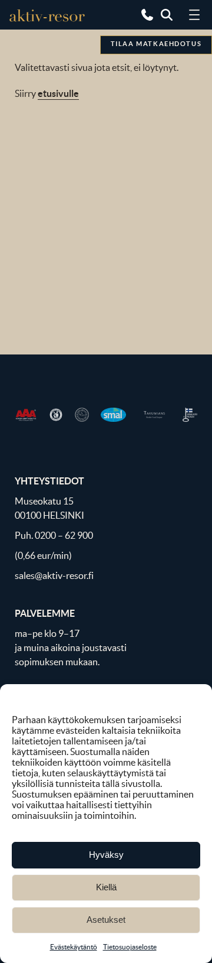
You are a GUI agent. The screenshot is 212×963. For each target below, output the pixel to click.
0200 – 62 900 (64, 535)
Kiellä (106, 887)
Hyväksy (106, 855)
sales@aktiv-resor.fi (54, 575)
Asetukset (106, 920)
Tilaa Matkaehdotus (156, 43)
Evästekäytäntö (73, 947)
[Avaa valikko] (194, 15)
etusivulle (58, 93)
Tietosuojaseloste (130, 947)
